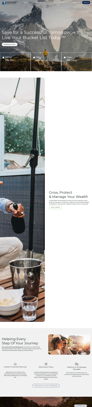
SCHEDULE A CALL (10, 44)
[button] (25, 2)
